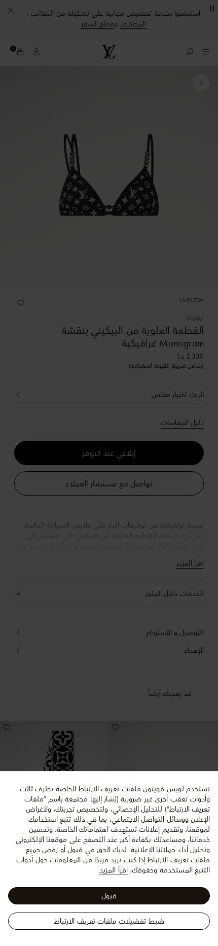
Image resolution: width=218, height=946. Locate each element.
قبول (109, 895)
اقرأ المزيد (113, 869)
